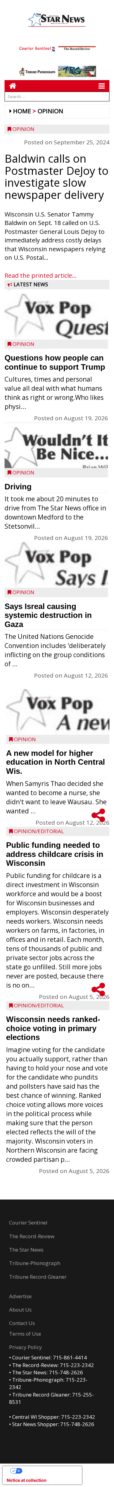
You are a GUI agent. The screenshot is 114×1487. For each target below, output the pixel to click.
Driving (18, 486)
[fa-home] (10, 85)
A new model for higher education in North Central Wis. (55, 762)
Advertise (20, 1296)
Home (22, 111)
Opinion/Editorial (39, 831)
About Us (20, 1309)
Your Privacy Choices (48, 1470)
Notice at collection (27, 1480)
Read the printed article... (41, 275)
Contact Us (22, 1323)
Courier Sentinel (28, 1222)
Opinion (50, 111)
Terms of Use (25, 1333)
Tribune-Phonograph (34, 1263)
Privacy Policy (25, 1347)
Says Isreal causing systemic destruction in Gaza (48, 615)
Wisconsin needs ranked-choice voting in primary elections (53, 1028)
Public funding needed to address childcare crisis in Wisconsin (54, 854)
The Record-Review (31, 1236)
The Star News (26, 1249)
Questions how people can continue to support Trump (55, 362)
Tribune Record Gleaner (38, 1276)
